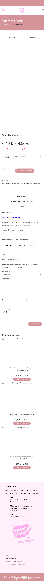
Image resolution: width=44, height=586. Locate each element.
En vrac (12, 368)
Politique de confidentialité (14, 561)
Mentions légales (11, 558)
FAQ (7, 555)
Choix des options (21, 379)
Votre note (6, 271)
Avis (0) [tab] (22, 206)
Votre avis (6, 278)
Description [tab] (22, 196)
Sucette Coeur (19, 24)
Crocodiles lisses (22, 370)
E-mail (25, 300)
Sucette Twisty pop (16, 230)
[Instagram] (21, 3)
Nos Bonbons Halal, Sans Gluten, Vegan (29, 183)
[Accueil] (2, 24)
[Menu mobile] (43, 10)
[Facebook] (19, 3)
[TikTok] (24, 3)
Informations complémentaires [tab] (22, 201)
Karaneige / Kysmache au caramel (22, 415)
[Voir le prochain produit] (40, 37)
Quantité (7, 157)
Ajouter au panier (24, 171)
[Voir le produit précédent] (3, 37)
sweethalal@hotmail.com (18, 516)
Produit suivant (34, 37)
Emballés (13, 183)
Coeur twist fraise (21, 459)
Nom (4, 300)
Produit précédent (11, 37)
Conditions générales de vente (15, 565)
